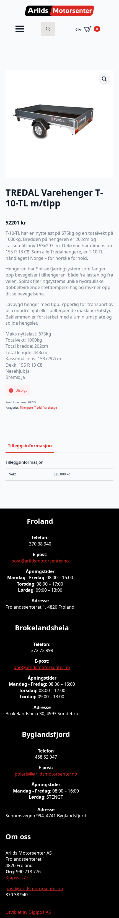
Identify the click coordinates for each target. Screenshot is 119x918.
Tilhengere (26, 407)
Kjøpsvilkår (17, 878)
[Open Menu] (19, 28)
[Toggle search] (48, 29)
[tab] (30, 446)
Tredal (38, 407)
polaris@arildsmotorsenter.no (46, 774)
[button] (104, 79)
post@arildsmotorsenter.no (40, 561)
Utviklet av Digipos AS (28, 912)
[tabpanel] (59, 470)
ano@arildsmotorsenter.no (42, 667)
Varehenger (50, 407)
